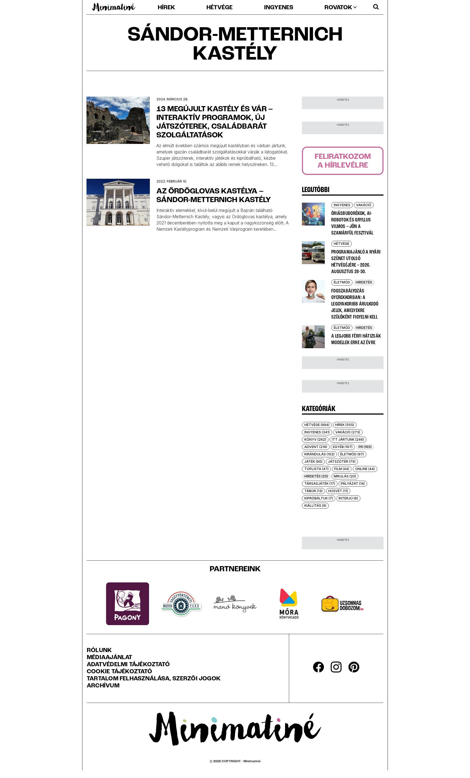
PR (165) (365, 447)
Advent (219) (315, 447)
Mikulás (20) (345, 476)
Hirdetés (364, 282)
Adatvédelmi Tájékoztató (128, 665)
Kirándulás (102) (319, 454)
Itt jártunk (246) (348, 439)
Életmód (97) (352, 454)
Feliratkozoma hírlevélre (343, 161)
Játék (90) (313, 461)
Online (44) (365, 469)
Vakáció (363, 205)
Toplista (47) (316, 469)
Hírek (166, 8)
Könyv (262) (315, 439)
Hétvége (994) (316, 425)
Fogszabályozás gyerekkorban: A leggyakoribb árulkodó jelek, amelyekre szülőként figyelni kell (354, 304)
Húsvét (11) (338, 491)
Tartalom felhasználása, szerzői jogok (154, 679)
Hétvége (219, 8)
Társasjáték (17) (319, 483)
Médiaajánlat (109, 658)
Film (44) (341, 469)
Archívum (103, 686)
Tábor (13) (313, 491)
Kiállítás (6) (315, 506)
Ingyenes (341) (317, 432)
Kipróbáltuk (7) (318, 498)
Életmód (342, 282)
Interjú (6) (348, 498)
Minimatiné (252, 761)
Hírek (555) (344, 425)
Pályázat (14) (353, 483)
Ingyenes (278, 8)
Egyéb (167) (342, 447)
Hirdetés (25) (316, 476)
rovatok (338, 8)
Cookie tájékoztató (119, 672)
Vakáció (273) (347, 432)
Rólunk (99, 651)
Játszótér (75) (341, 461)
